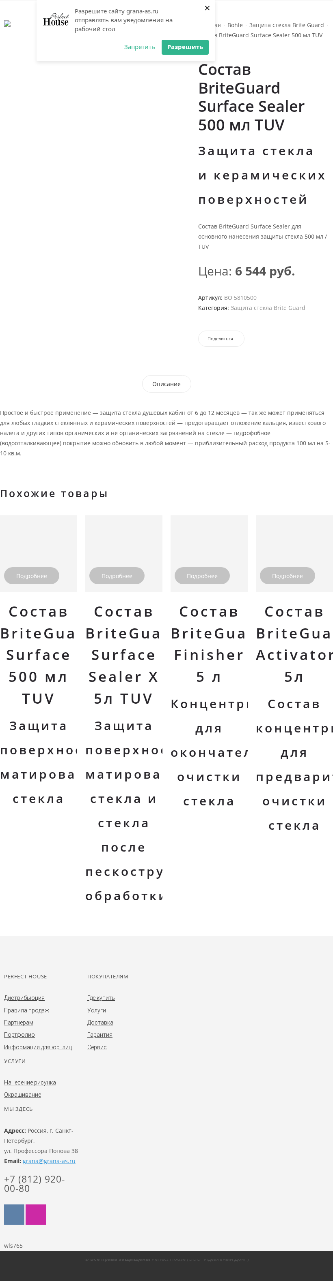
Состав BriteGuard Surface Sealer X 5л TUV (133, 655)
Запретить (139, 47)
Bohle (235, 25)
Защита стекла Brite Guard (286, 25)
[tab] (166, 384)
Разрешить (185, 47)
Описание (166, 384)
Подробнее (31, 576)
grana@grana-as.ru (49, 1161)
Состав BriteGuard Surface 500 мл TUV (48, 655)
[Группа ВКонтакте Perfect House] (14, 1214)
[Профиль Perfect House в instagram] (36, 1214)
